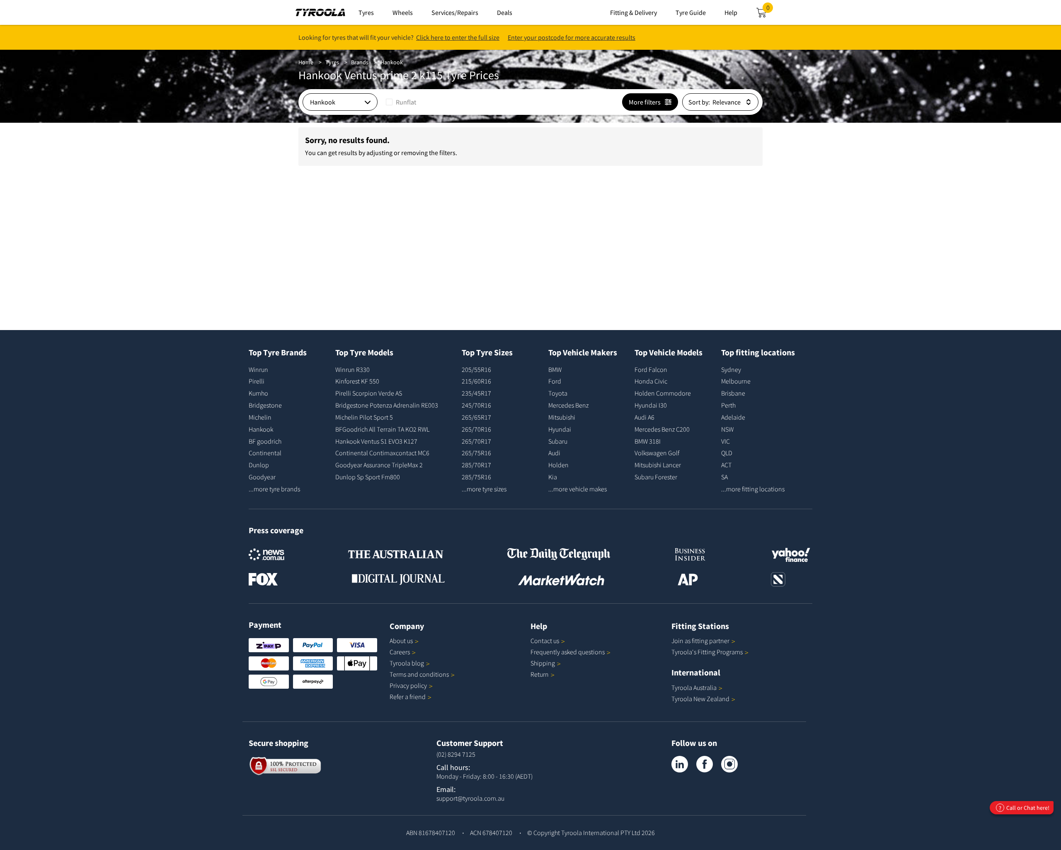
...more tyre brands (274, 489)
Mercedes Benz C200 (662, 429)
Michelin (260, 417)
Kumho (258, 393)
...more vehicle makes (577, 489)
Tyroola (407, 663)
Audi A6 (644, 417)
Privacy (408, 685)
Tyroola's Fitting (707, 652)
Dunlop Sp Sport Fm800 (367, 477)
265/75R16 (476, 453)
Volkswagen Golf (657, 453)
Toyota (557, 393)
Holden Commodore (663, 393)
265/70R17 (476, 441)
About (401, 640)
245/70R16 (476, 405)
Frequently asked (567, 652)
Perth (728, 405)
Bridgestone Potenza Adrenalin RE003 (386, 405)
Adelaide (733, 417)
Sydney (731, 369)
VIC (725, 441)
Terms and (419, 674)
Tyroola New (700, 699)
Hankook (391, 62)
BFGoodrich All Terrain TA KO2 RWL (382, 429)
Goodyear (262, 477)
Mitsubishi (561, 417)
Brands (359, 62)
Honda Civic (651, 381)
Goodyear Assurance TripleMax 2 (379, 465)
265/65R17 (476, 417)
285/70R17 (476, 465)
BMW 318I (648, 441)
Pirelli (256, 381)
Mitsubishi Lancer (658, 465)
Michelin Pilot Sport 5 (364, 417)
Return (539, 674)
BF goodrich (265, 441)
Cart (769, 10)
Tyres (332, 62)
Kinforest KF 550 (357, 381)
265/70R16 (476, 429)
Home (305, 62)
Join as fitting (700, 640)
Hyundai (559, 429)
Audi (554, 453)
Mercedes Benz (568, 405)
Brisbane (733, 393)
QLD (726, 453)
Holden (558, 465)
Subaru (557, 441)
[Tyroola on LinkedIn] (679, 764)
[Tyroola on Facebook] (704, 764)
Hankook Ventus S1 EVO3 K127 (376, 441)
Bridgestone (265, 405)
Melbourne (736, 381)
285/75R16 (476, 477)
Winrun (258, 369)
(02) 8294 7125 (455, 754)
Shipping (542, 663)
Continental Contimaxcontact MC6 (382, 453)
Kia (552, 477)
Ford (554, 381)
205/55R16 (476, 369)
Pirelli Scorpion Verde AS (368, 393)
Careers (400, 652)
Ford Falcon (651, 369)
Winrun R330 (352, 369)
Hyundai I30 (651, 405)
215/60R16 (476, 381)
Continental (265, 453)
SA (724, 477)
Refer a (408, 696)
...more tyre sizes (484, 489)
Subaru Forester (656, 477)
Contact (544, 640)
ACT (726, 465)
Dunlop (259, 465)
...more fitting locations (753, 489)
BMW (555, 369)
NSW (727, 429)
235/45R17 (476, 393)
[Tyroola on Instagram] (729, 764)
